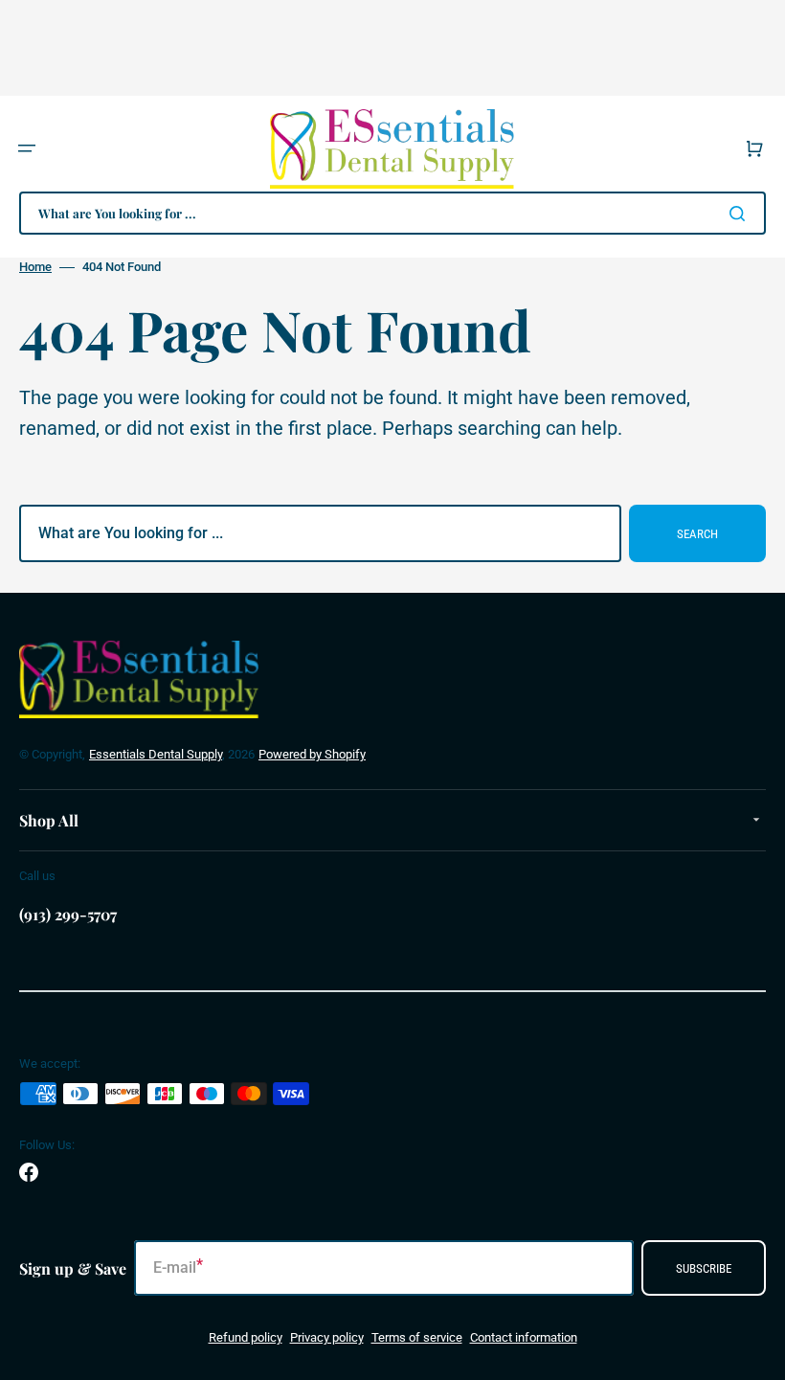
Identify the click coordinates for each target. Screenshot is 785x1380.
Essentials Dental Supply (155, 754)
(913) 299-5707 (68, 914)
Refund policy (245, 1337)
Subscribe (703, 1268)
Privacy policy (327, 1337)
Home (35, 267)
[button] (27, 148)
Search (697, 534)
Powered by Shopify (312, 754)
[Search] (741, 213)
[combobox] (392, 213)
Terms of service (416, 1337)
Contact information (523, 1337)
